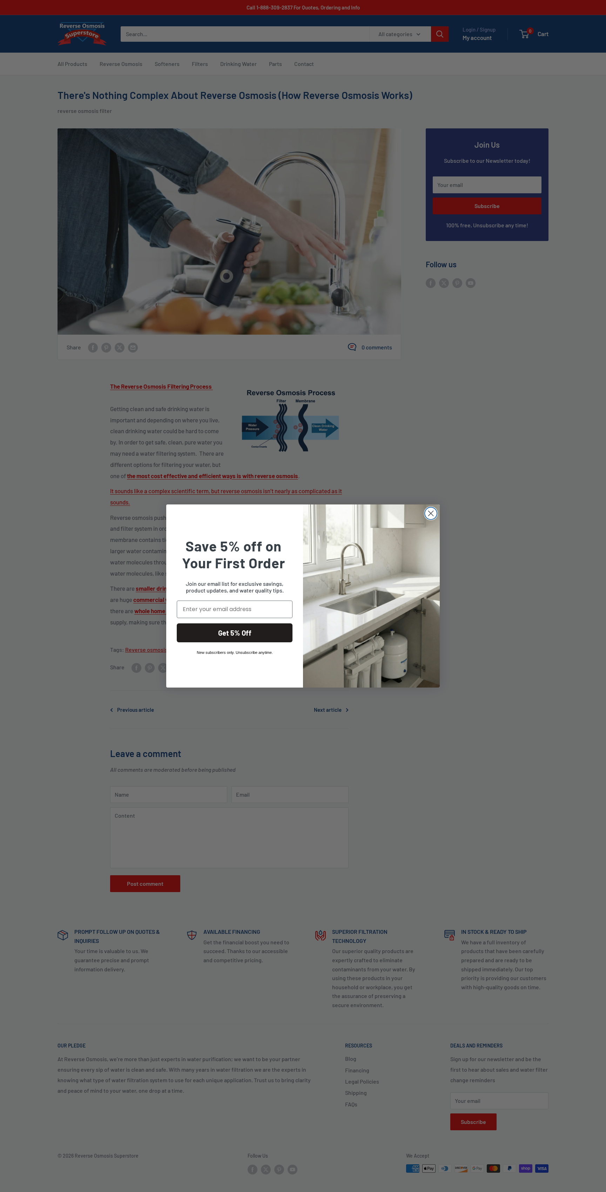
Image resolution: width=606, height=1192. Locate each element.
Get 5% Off (234, 633)
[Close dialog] (431, 513)
